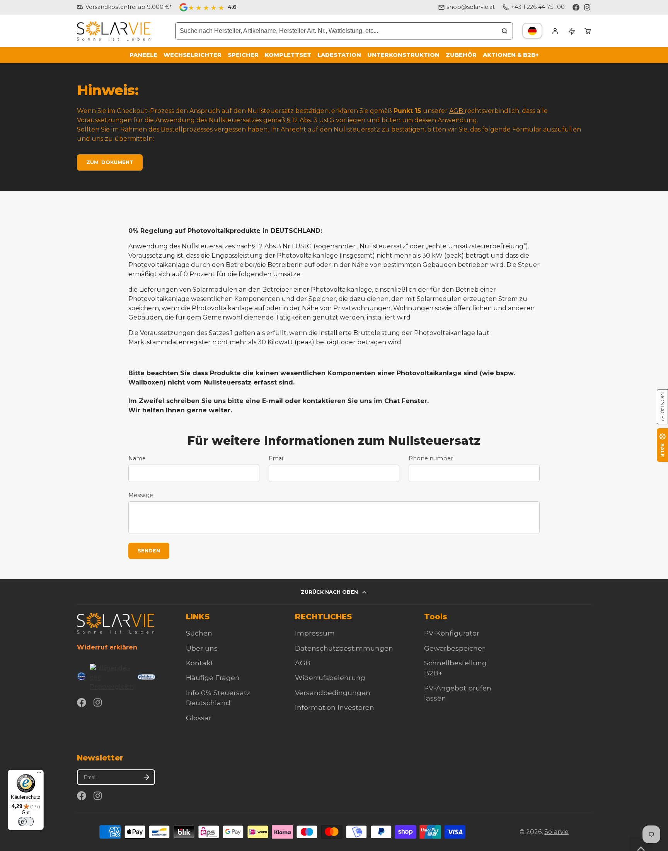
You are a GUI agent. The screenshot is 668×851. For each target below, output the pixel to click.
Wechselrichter (193, 54)
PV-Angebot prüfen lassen (457, 693)
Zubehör (461, 54)
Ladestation (339, 54)
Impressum (315, 633)
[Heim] (113, 31)
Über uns (202, 648)
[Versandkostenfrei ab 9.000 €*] (124, 7)
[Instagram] (587, 7)
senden (149, 551)
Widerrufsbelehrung (330, 677)
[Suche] (504, 31)
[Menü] (39, 774)
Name (137, 458)
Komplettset (288, 54)
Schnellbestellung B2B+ (455, 668)
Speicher (243, 54)
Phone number (431, 458)
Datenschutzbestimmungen (344, 648)
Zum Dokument (109, 162)
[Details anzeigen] (115, 623)
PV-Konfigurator (451, 633)
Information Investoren (334, 707)
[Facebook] (576, 7)
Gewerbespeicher (454, 648)
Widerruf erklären (107, 647)
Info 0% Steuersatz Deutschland (218, 698)
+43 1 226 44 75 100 (538, 6)
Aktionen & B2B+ (510, 54)
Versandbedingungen (332, 693)
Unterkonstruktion (403, 54)
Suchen (199, 633)
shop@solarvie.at (470, 6)
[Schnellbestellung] (571, 30)
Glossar (198, 718)
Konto (555, 30)
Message (140, 495)
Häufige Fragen (213, 677)
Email (277, 458)
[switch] (26, 821)
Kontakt (199, 663)
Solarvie (556, 832)
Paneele (143, 54)
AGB (457, 110)
